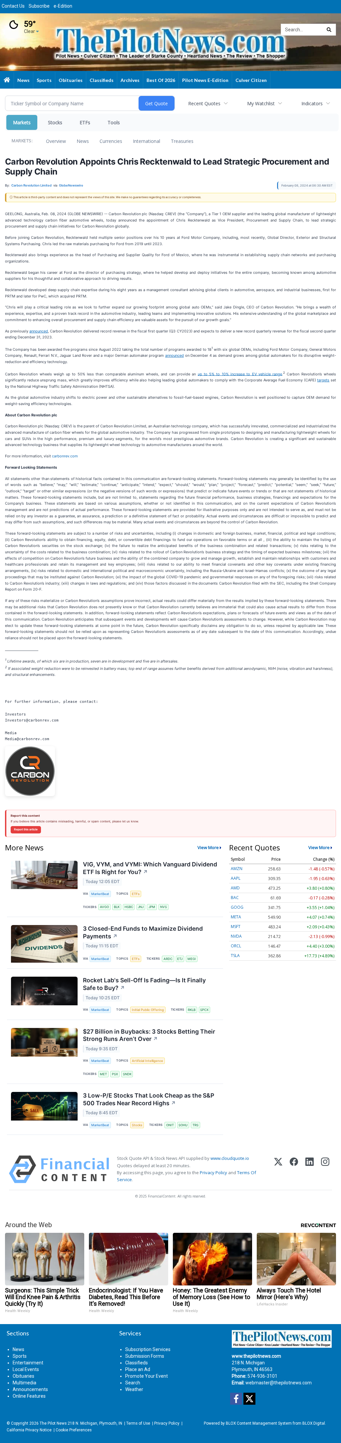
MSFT (235, 926)
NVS (163, 907)
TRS (195, 1125)
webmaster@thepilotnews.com (278, 1382)
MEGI (191, 959)
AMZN (236, 868)
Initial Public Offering (148, 1010)
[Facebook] (294, 1169)
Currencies (111, 141)
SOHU (182, 1125)
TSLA (235, 955)
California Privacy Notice (29, 1430)
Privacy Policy (213, 1173)
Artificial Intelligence (147, 1061)
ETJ (179, 959)
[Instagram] (325, 1169)
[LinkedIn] (309, 1169)
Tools (114, 122)
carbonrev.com (65, 456)
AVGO (104, 907)
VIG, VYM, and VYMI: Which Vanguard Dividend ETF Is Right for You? (150, 868)
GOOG (237, 907)
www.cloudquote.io (229, 1158)
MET (103, 1074)
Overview (56, 141)
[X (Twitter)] (278, 1169)
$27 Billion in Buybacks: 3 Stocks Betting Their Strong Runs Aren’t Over (149, 1035)
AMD (235, 888)
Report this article (26, 829)
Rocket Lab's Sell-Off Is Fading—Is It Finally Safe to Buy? (144, 984)
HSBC (129, 907)
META (236, 917)
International (146, 141)
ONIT (170, 1125)
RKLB (191, 1010)
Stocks (55, 122)
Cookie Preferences (74, 1430)
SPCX (204, 1010)
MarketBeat (100, 894)
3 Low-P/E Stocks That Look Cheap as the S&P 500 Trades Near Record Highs (148, 1099)
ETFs (85, 122)
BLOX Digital (313, 1423)
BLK (117, 907)
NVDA (236, 936)
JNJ (141, 907)
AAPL (235, 878)
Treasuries (182, 141)
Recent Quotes (204, 103)
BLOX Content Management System (259, 1423)
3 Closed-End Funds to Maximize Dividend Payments (143, 932)
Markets (22, 122)
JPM (152, 907)
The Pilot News (53, 1423)
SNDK (127, 1074)
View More (208, 847)
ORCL (236, 946)
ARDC (168, 959)
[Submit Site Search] (329, 29)
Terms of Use (138, 1423)
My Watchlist (261, 103)
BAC (235, 897)
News (83, 141)
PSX (115, 1074)
